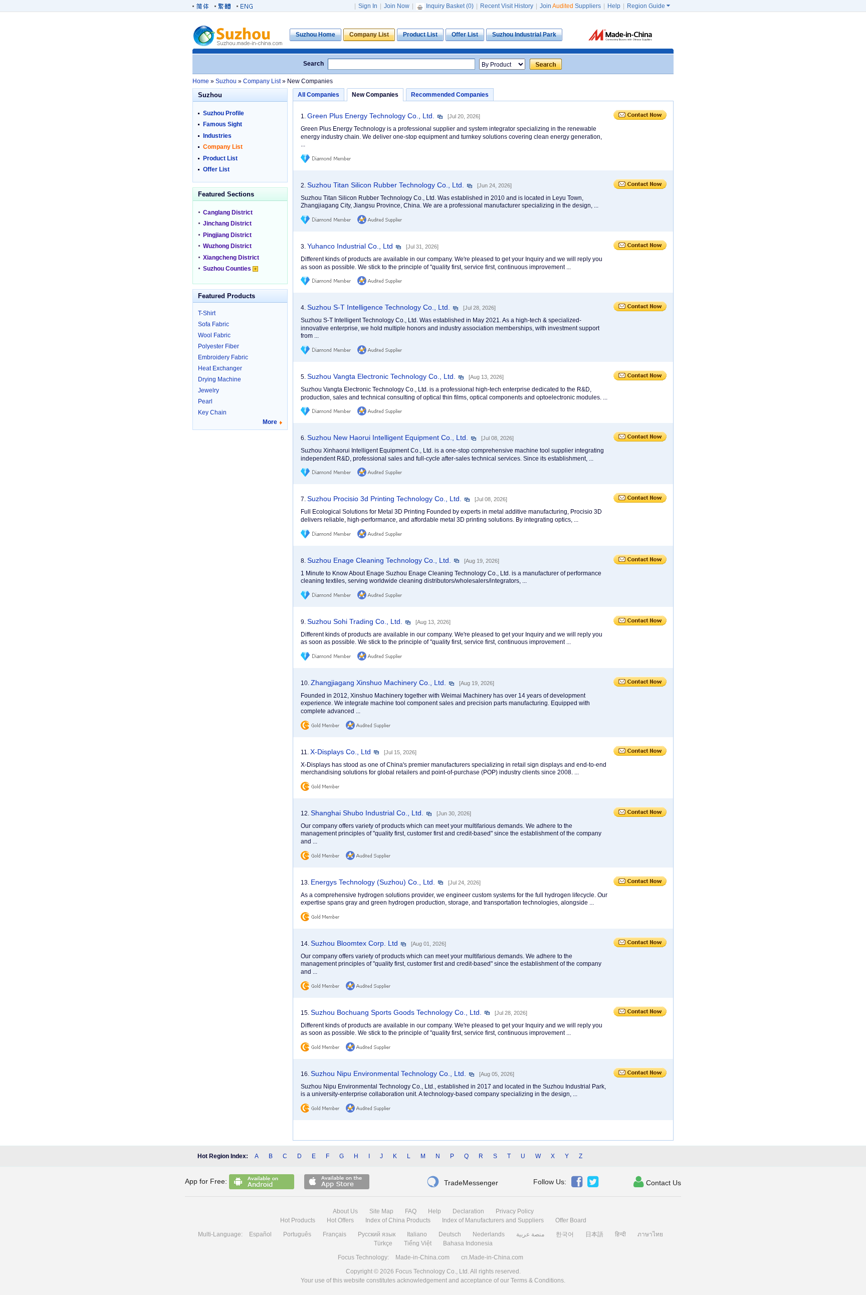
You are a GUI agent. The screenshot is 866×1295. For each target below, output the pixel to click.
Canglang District (228, 212)
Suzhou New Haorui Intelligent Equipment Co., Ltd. (387, 438)
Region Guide (648, 6)
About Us (345, 1211)
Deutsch (450, 1234)
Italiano (417, 1234)
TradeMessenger (462, 1181)
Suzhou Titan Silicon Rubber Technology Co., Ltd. (385, 185)
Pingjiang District (227, 235)
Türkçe (383, 1243)
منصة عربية (530, 1234)
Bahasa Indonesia (468, 1243)
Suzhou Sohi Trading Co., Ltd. (354, 621)
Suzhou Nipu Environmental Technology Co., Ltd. (388, 1073)
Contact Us (657, 1181)
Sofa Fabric (213, 324)
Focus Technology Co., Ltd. (432, 1271)
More (270, 421)
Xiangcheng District (231, 257)
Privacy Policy (515, 1211)
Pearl (205, 401)
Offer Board (570, 1220)
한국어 (565, 1234)
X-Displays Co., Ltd (340, 752)
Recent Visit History (506, 6)
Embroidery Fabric (223, 357)
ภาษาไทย (650, 1234)
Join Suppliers (570, 6)
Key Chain (212, 412)
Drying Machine (219, 379)
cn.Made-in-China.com (492, 1257)
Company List (223, 146)
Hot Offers (340, 1220)
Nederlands (489, 1234)
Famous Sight (222, 124)
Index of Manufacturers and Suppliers (493, 1220)
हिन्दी (620, 1234)
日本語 (594, 1234)
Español (260, 1234)
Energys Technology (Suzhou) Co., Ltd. (373, 882)
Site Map (381, 1211)
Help (613, 6)
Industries (217, 135)
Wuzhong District (227, 246)
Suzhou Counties (228, 268)
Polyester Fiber (218, 346)
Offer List (216, 169)
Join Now (396, 6)
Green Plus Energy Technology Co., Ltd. (371, 116)
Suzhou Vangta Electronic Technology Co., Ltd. (381, 376)
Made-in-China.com (422, 1257)
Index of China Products (397, 1220)
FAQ (410, 1211)
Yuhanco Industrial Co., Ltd (350, 246)
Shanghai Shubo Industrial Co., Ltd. (367, 813)
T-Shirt (206, 313)
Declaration (468, 1211)
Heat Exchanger (220, 368)
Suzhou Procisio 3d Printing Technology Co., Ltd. (384, 499)
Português (297, 1234)
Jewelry (208, 390)
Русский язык (376, 1234)
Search (313, 63)
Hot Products (297, 1220)
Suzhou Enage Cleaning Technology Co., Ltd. (379, 560)
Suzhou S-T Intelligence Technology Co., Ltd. (378, 307)
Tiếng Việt (417, 1243)
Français (334, 1234)
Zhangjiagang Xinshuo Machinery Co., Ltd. (378, 683)
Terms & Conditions (537, 1280)
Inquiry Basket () (449, 6)
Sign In (367, 6)
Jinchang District (227, 223)
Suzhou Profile (223, 113)
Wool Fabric (214, 335)
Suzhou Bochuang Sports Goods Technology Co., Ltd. (396, 1012)
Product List (220, 158)
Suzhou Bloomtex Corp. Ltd (354, 943)
